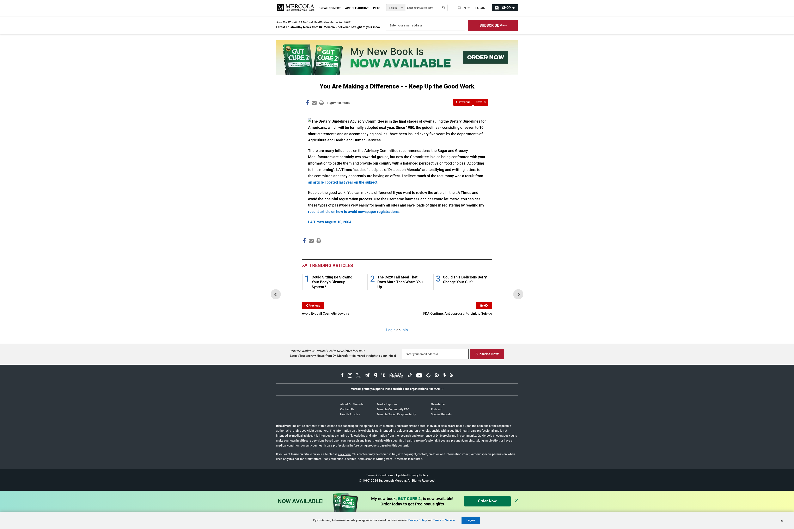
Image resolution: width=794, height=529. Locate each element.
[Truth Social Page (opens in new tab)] (383, 375)
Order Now (487, 501)
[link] (307, 103)
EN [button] (463, 8)
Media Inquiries (387, 404)
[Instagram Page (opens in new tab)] (350, 375)
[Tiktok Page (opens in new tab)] (409, 375)
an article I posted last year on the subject (342, 182)
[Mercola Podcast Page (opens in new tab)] (444, 375)
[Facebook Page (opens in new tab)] (342, 375)
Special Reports (441, 414)
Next (483, 305)
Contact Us (347, 409)
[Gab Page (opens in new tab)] (375, 375)
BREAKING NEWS (330, 8)
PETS (376, 8)
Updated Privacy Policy (412, 475)
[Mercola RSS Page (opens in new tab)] (451, 375)
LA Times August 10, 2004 (329, 222)
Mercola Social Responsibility (396, 414)
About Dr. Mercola (352, 404)
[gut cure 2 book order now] (397, 73)
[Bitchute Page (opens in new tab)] (428, 375)
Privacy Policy (417, 520)
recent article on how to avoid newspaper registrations (353, 211)
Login (391, 330)
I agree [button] (470, 520)
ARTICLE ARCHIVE (357, 8)
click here (344, 454)
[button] (493, 25)
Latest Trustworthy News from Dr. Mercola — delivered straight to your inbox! (343, 356)
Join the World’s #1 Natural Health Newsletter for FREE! (313, 22)
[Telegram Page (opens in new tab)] (367, 375)
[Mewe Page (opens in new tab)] (396, 375)
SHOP (508, 8)
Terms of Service (444, 520)
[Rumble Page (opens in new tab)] (437, 375)
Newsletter (438, 404)
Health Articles (350, 414)
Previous (314, 305)
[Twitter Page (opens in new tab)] (358, 375)
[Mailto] (310, 249)
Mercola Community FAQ (393, 409)
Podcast (436, 409)
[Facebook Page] (304, 249)
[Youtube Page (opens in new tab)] (419, 375)
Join (404, 330)
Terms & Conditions (379, 475)
